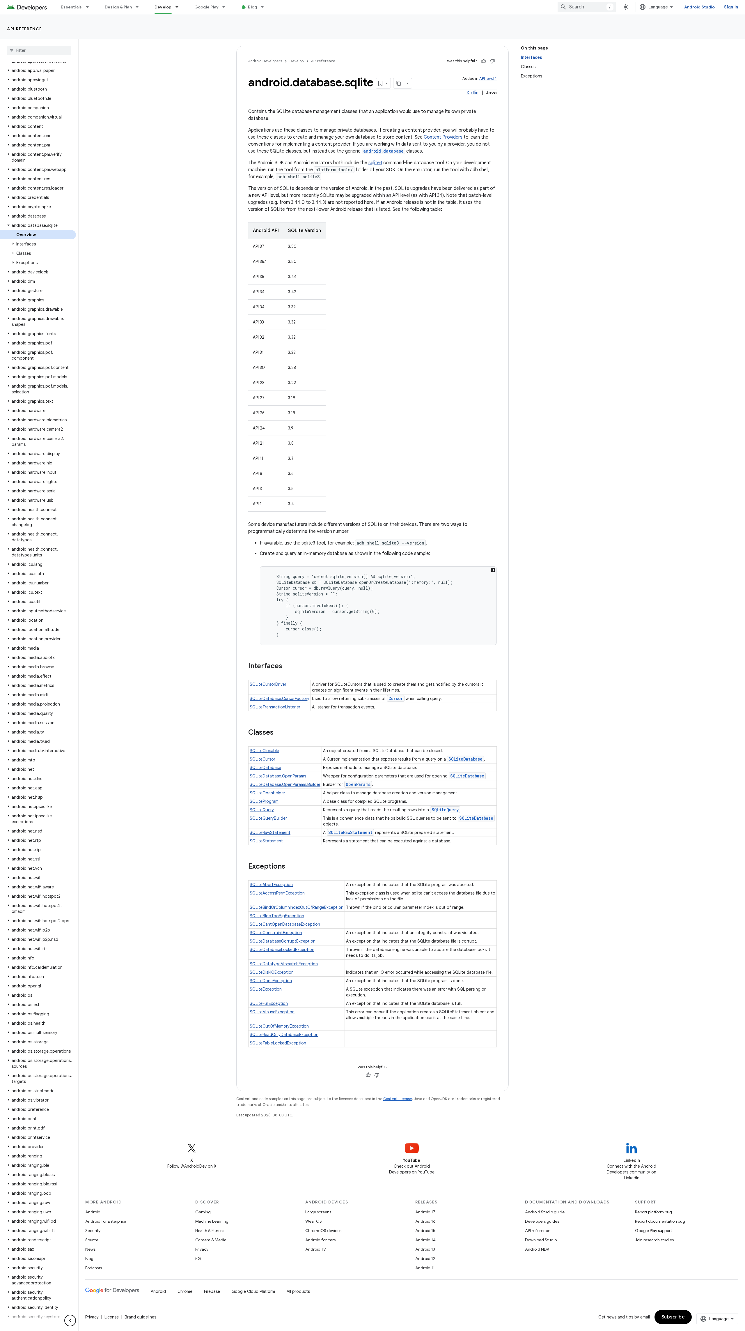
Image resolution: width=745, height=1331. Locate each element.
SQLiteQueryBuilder (268, 818)
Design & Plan (118, 7)
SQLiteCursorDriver (268, 684)
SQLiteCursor (262, 759)
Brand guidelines (140, 1317)
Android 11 (425, 1267)
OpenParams (358, 784)
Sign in (731, 7)
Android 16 (425, 1221)
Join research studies (654, 1239)
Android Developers (265, 61)
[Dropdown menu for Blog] (265, 7)
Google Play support (653, 1230)
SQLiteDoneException (271, 980)
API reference (24, 28)
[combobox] (587, 7)
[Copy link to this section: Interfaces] (288, 666)
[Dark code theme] (492, 570)
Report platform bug (653, 1212)
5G (198, 1258)
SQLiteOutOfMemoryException (279, 1026)
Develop (163, 7)
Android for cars (320, 1239)
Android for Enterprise (105, 1221)
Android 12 (425, 1258)
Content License (397, 1098)
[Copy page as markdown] (398, 83)
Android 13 (425, 1249)
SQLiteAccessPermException (277, 893)
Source (91, 1239)
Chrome (185, 1291)
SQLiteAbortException (271, 884)
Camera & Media (210, 1239)
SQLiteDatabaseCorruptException (282, 941)
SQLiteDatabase (465, 759)
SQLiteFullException (269, 1003)
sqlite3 (375, 163)
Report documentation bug (660, 1221)
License (111, 1317)
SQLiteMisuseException (272, 1011)
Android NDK (537, 1249)
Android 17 (425, 1212)
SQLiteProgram (264, 801)
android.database (383, 151)
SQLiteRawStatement (270, 832)
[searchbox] (39, 50)
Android (92, 1212)
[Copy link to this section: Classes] (279, 732)
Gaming (203, 1212)
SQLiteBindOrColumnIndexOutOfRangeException (296, 907)
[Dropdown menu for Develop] (179, 7)
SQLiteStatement (266, 841)
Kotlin (472, 93)
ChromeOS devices (323, 1230)
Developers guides (542, 1221)
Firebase (212, 1291)
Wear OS (313, 1221)
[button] (38, 70)
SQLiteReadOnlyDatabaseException (284, 1034)
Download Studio (541, 1239)
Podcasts (93, 1267)
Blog (252, 7)
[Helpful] (483, 61)
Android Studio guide (545, 1212)
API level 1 (488, 78)
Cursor (396, 698)
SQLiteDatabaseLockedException (282, 949)
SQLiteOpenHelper (267, 793)
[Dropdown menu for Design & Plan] (140, 7)
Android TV (315, 1249)
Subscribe (673, 1317)
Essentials (71, 7)
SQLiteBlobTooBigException (277, 915)
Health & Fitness (209, 1230)
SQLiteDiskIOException (272, 972)
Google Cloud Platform (253, 1291)
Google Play (206, 7)
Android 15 (425, 1230)
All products (298, 1291)
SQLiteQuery (262, 809)
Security (92, 1230)
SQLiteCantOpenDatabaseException (285, 924)
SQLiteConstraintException (276, 932)
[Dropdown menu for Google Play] (226, 7)
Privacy (201, 1249)
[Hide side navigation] (70, 1320)
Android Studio (699, 7)
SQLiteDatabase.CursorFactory (279, 698)
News (90, 1249)
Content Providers (443, 137)
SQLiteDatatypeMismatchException (284, 963)
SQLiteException (266, 989)
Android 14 (425, 1239)
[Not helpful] (492, 61)
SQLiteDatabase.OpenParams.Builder (285, 784)
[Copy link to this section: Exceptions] (291, 866)
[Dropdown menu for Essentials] (90, 7)
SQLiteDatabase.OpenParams (278, 776)
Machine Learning (211, 1221)
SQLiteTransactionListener (275, 707)
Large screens (318, 1212)
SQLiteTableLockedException (278, 1043)
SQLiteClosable (264, 750)
